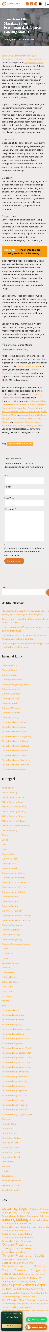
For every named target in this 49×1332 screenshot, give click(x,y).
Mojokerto (7, 1005)
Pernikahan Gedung (11, 1138)
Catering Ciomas (28, 1212)
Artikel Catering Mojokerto (15, 816)
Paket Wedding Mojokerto (14, 1090)
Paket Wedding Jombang (14, 1081)
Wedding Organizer (11, 1190)
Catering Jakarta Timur (13, 887)
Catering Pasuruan (11, 712)
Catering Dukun (9, 1216)
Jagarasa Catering (33, 62)
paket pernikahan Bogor (23, 1285)
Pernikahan (7, 1128)
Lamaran (6, 996)
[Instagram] (35, 3)
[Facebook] (27, 3)
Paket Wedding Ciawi (13, 1300)
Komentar (10, 509)
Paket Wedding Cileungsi (13, 1303)
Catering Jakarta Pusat (13, 877)
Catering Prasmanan (12, 925)
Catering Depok (10, 675)
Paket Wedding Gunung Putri (17, 1307)
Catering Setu (40, 1274)
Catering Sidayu (9, 1278)
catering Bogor (15, 1208)
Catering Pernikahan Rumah (16, 920)
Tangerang (7, 1176)
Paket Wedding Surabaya (14, 1105)
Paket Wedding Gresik (13, 1043)
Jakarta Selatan (10, 981)
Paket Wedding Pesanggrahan (15, 1310)
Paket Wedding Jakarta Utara (16, 1067)
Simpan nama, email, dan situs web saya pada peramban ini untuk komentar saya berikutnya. (24, 552)
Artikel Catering (9, 792)
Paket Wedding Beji (39, 1293)
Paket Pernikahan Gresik (14, 755)
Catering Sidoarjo (10, 698)
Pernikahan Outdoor (12, 1152)
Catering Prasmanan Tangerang (24, 1270)
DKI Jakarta (7, 953)
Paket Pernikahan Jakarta (15, 741)
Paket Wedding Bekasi (13, 1019)
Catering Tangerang (12, 679)
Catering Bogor (9, 670)
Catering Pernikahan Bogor (14, 1227)
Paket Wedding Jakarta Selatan (17, 1057)
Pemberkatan (9, 1123)
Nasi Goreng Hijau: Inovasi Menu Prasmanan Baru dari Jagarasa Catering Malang (24, 405)
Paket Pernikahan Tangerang (16, 736)
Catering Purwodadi (12, 1273)
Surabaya (6, 1171)
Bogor (5, 849)
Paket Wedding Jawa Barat (15, 1071)
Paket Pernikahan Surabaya (15, 745)
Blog (4, 844)
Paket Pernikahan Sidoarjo (15, 750)
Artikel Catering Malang (13, 811)
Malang (5, 1000)
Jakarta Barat (9, 972)
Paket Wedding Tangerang (15, 1109)
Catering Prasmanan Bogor (14, 1252)
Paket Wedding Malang (13, 1086)
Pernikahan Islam (10, 1147)
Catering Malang (10, 717)
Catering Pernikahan (12, 910)
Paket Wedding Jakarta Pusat (16, 1052)
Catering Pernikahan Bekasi (16, 1223)
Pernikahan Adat (10, 1133)
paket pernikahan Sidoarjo (16, 1292)
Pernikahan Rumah (11, 1157)
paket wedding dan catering (16, 1029)
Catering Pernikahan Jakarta (17, 1230)
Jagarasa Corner (10, 963)
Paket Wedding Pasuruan (14, 1095)
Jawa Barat (7, 986)
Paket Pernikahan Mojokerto (16, 760)
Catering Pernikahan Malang (17, 1233)
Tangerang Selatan (11, 1180)
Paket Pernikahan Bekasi (14, 722)
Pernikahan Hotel (10, 1142)
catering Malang (15, 1219)
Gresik (5, 958)
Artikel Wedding (9, 830)
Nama (8, 475)
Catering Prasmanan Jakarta (15, 1259)
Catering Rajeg (29, 1274)
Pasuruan (6, 1119)
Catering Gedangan (27, 1216)
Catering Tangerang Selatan (16, 684)
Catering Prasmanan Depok (23, 1255)
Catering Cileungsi (10, 1212)
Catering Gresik (9, 703)
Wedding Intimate (10, 1185)
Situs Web (9, 498)
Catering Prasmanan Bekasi (16, 1248)
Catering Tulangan (28, 1281)
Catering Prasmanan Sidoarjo (24, 1266)
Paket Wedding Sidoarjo (13, 1100)
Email (7, 486)
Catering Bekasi (9, 665)
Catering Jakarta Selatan (14, 882)
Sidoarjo (6, 1166)
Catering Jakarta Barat (13, 873)
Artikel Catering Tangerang (15, 825)
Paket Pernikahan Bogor (14, 727)
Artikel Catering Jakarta (14, 806)
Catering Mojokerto (11, 708)
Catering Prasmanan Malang (20, 444)
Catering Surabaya (11, 693)
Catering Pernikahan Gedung (16, 915)
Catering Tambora (10, 1281)
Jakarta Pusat (9, 977)
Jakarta (6, 967)
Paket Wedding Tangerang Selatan (19, 1114)
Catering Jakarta (10, 689)
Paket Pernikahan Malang (14, 769)
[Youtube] (40, 3)
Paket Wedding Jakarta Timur (16, 1062)
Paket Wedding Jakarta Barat (16, 1048)
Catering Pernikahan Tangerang (16, 1241)
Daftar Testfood (11, 1325)
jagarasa (12, 39)
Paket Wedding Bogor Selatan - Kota (18, 1296)
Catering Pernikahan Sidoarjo (17, 1237)
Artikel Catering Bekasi (13, 797)
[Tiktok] (31, 3)
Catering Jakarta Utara (13, 892)
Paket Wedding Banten (13, 1015)
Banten (5, 835)
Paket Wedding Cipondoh (36, 1303)
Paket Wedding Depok (13, 1034)
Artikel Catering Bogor (13, 802)
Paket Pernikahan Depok (14, 731)
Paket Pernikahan (10, 1010)
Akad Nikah (7, 787)
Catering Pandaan (39, 1220)
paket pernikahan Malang (22, 1289)
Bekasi (5, 839)
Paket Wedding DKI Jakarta (15, 1038)
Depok (5, 948)
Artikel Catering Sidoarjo (14, 821)
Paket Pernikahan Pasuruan (15, 764)
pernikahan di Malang (28, 366)
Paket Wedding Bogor (12, 1024)
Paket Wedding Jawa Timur (15, 1076)
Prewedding (8, 1161)
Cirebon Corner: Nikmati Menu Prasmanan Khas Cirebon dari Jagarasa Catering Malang (24, 412)
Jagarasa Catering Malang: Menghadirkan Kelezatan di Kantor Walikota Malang (24, 418)
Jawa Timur (7, 991)
